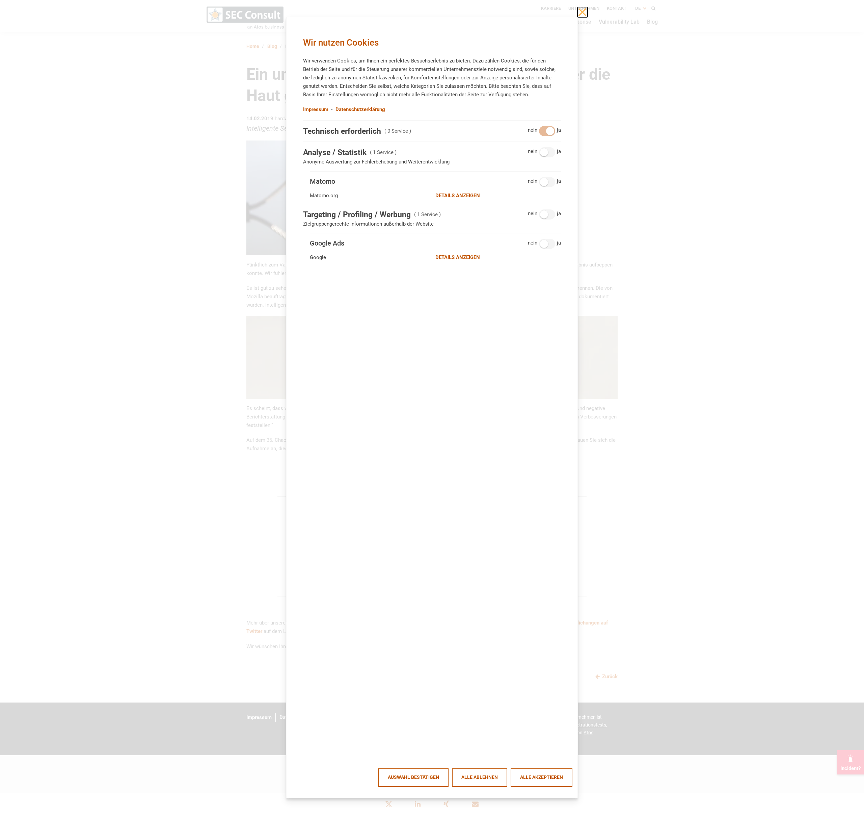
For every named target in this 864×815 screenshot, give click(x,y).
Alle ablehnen (479, 777)
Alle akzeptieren (541, 777)
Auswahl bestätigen (413, 777)
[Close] (582, 12)
